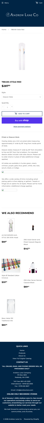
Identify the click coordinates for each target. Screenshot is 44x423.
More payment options (22, 126)
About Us (22, 356)
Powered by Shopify (31, 419)
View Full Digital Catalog (22, 358)
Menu (7, 3)
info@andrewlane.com (24, 390)
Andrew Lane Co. (15, 419)
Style (4, 92)
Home (4, 29)
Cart (40, 3)
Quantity (5, 103)
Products (22, 353)
